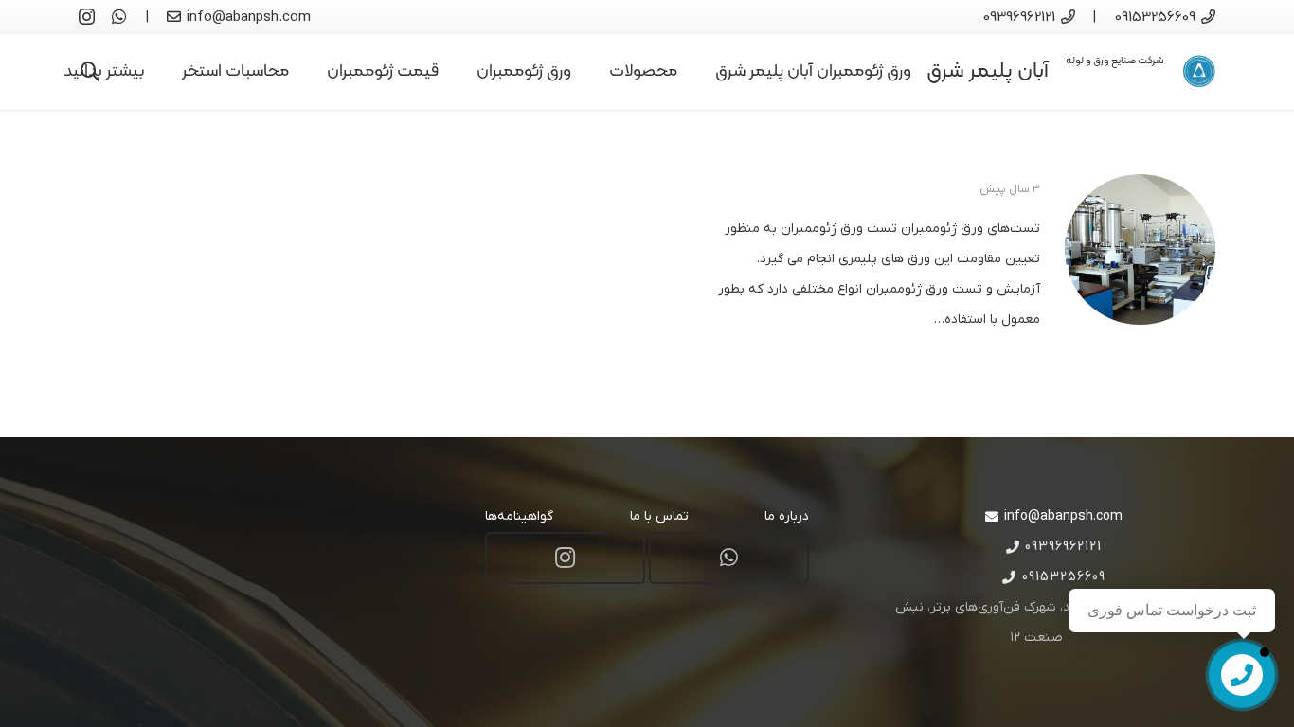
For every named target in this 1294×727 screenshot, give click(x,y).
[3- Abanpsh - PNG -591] (1198, 71)
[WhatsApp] (119, 16)
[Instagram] (87, 17)
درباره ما (786, 516)
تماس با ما (659, 516)
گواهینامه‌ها (519, 516)
